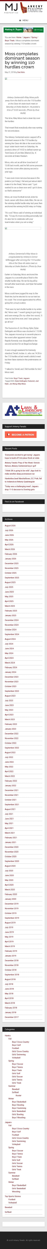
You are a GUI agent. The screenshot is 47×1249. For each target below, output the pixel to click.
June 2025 (9, 592)
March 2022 (10, 776)
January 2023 (10, 729)
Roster (18, 1095)
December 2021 (11, 790)
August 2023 (10, 696)
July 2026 (9, 530)
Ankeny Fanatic (31, 8)
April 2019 (9, 941)
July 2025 (9, 587)
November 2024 (11, 625)
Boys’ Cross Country (20, 1042)
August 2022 (10, 752)
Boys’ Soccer (17, 1064)
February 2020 (11, 894)
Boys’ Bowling (18, 1105)
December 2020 (11, 847)
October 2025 (10, 573)
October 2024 (10, 629)
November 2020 (11, 852)
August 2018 (10, 979)
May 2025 (9, 596)
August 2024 (10, 639)
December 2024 (11, 620)
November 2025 (11, 568)
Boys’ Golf (16, 1045)
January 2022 (10, 785)
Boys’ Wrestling (18, 1117)
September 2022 (12, 748)
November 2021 (11, 795)
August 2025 (10, 582)
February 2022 (11, 781)
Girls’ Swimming (19, 1054)
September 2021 (12, 804)
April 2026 (9, 544)
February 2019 (11, 951)
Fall (9, 1039)
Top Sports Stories (13, 1196)
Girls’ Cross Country (20, 1051)
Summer (11, 1086)
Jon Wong (13, 384)
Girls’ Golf (16, 1073)
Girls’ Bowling (18, 1114)
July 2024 (9, 644)
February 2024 (11, 667)
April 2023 (9, 715)
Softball (15, 1092)
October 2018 (10, 970)
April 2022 (9, 771)
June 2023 (9, 705)
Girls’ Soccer (17, 1076)
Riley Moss (22, 384)
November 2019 (11, 908)
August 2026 (10, 526)
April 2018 (9, 998)
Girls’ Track (16, 1083)
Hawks (8, 1035)
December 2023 (11, 677)
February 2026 (11, 554)
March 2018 (10, 1003)
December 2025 (11, 563)
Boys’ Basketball (19, 1102)
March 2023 (10, 719)
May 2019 (9, 937)
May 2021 (9, 823)
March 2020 (10, 889)
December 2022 (11, 733)
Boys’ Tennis (17, 1067)
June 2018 (9, 989)
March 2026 (10, 549)
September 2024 (12, 634)
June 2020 (9, 875)
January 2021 (10, 842)
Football (15, 1048)
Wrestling (16, 1191)
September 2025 (12, 578)
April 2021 (9, 828)
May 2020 (9, 880)
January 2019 (10, 956)
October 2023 (10, 686)
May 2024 (9, 653)
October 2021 (10, 800)
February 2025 (11, 611)
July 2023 (9, 700)
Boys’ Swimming (19, 1108)
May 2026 (9, 540)
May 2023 (9, 710)
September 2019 (12, 918)
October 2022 (10, 743)
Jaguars (26, 378)
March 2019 (10, 946)
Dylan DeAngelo (21, 381)
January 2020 (10, 899)
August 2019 (10, 923)
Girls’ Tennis (17, 1080)
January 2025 (10, 615)
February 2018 (11, 1008)
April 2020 (9, 885)
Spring (11, 1061)
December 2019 (11, 904)
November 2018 (11, 965)
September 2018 (12, 975)
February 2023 (11, 724)
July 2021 (9, 814)
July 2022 (9, 757)
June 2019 (9, 932)
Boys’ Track (17, 1070)
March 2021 (10, 833)
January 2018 (10, 1012)
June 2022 (9, 762)
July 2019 (9, 927)
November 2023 (11, 681)
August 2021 (10, 809)
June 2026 (9, 535)
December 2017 (11, 1017)
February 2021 (11, 837)
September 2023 (12, 691)
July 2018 (9, 984)
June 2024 (9, 648)
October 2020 (10, 856)
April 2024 (9, 658)
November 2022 (11, 738)
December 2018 (11, 960)
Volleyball (16, 1058)
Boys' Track (18, 378)
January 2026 (10, 559)
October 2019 (10, 913)
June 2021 (9, 819)
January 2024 (10, 672)
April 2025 (9, 601)
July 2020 (9, 871)
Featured (31, 381)
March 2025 (10, 606)
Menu (25, 20)
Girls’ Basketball (19, 1111)
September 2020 (12, 861)
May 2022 (9, 767)
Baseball (15, 1089)
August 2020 (10, 866)
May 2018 (9, 993)
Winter (11, 1099)
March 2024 (10, 663)
